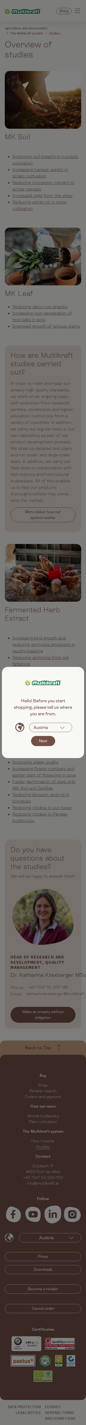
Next (43, 741)
